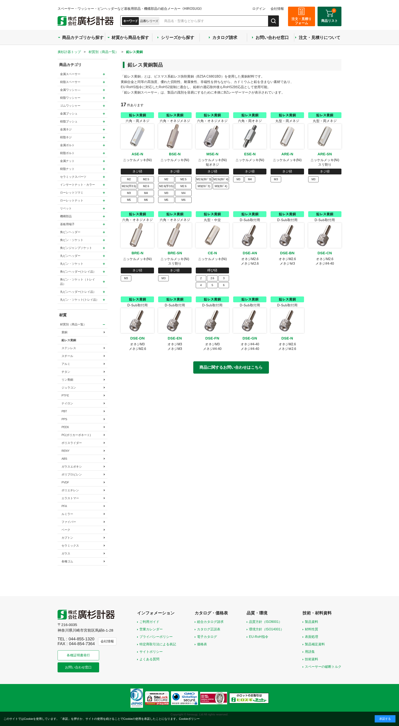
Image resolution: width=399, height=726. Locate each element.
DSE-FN (212, 338)
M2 (129, 179)
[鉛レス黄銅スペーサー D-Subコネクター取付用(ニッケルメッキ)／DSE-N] (287, 320)
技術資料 (311, 659)
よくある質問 (149, 659)
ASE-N (137, 154)
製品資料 (311, 622)
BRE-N (137, 253)
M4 (146, 193)
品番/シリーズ (149, 21)
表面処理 (311, 636)
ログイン (259, 8)
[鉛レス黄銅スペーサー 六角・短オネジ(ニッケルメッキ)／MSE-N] (212, 136)
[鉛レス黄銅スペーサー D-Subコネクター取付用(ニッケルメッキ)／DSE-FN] (212, 320)
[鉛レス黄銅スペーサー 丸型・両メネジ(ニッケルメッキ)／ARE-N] (287, 136)
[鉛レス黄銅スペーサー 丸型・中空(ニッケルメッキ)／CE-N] (212, 235)
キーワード (130, 21)
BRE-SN (175, 253)
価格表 (202, 644)
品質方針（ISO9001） (265, 622)
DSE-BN (287, 253)
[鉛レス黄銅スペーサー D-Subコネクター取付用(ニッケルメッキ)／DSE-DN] (137, 320)
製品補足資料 (315, 644)
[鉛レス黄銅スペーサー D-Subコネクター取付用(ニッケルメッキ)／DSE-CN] (324, 235)
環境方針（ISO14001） (266, 629)
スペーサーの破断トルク (323, 666)
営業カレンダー (151, 629)
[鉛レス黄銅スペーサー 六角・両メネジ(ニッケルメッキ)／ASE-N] (137, 136)
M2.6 (146, 186)
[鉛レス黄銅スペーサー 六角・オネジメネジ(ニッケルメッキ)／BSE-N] (174, 136)
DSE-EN (175, 338)
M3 (129, 193)
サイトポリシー (151, 651)
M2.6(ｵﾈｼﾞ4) (220, 179)
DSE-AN (250, 253)
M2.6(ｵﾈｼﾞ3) (203, 179)
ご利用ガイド (149, 622)
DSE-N (287, 338)
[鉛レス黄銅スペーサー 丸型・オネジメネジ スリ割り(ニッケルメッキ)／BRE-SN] (174, 235)
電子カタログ (207, 636)
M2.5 (146, 179)
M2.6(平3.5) (129, 186)
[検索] (273, 21)
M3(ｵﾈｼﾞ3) (204, 186)
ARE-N (287, 154)
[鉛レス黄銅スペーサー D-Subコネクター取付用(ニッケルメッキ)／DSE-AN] (249, 235)
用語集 (310, 651)
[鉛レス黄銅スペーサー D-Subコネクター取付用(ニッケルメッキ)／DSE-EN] (174, 320)
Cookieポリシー (189, 718)
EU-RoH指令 (258, 636)
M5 (129, 199)
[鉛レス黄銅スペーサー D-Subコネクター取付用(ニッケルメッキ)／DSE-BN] (287, 235)
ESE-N (250, 154)
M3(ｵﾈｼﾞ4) (221, 186)
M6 (146, 199)
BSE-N (175, 154)
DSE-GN (250, 338)
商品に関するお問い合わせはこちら (231, 367)
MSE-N (212, 154)
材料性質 (311, 629)
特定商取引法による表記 (157, 644)
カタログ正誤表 (208, 629)
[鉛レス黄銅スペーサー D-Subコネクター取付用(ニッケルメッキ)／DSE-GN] (249, 320)
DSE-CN (325, 253)
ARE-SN (325, 154)
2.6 (212, 278)
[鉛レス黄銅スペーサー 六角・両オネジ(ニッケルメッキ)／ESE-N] (249, 136)
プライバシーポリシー (156, 636)
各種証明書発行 (78, 655)
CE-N (212, 253)
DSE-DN (137, 338)
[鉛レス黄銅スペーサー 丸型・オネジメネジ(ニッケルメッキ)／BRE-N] (137, 235)
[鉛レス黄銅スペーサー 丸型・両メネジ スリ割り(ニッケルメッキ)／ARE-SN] (324, 136)
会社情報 (277, 8)
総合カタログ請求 (210, 622)
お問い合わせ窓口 (78, 667)
